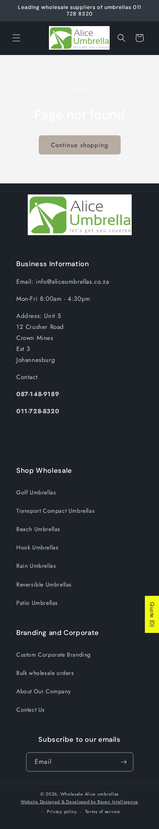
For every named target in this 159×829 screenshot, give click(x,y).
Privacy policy (62, 811)
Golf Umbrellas (36, 492)
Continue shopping (79, 145)
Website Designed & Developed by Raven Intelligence (79, 801)
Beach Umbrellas (38, 529)
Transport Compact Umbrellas (55, 511)
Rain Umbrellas (36, 566)
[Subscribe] (124, 762)
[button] (16, 38)
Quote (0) (152, 614)
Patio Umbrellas (37, 603)
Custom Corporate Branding (53, 654)
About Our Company (43, 691)
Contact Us (30, 710)
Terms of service (102, 811)
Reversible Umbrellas (44, 584)
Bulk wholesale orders (45, 673)
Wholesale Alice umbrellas (89, 794)
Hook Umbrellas (37, 547)
